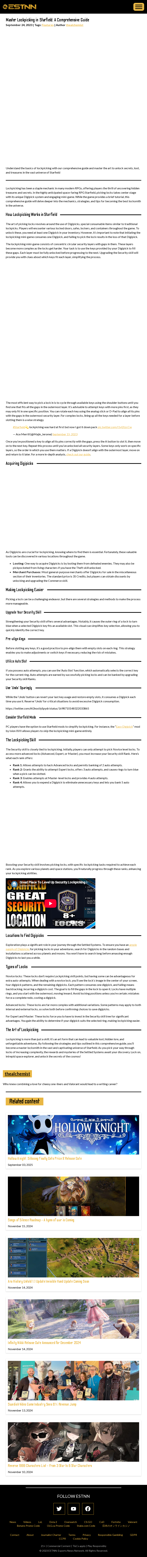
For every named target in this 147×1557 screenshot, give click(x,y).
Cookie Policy (80, 1538)
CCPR (62, 1538)
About (30, 1534)
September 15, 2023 (65, 434)
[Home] (19, 6)
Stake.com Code (86, 1525)
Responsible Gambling (110, 1534)
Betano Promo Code (28, 1525)
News (13, 1521)
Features (48, 25)
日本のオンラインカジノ (116, 1525)
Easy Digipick (124, 726)
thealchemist (74, 25)
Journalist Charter (51, 1534)
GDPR (133, 1534)
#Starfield (19, 427)
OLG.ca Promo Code (58, 1525)
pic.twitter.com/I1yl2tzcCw (115, 427)
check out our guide (78, 454)
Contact (14, 1534)
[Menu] (138, 7)
